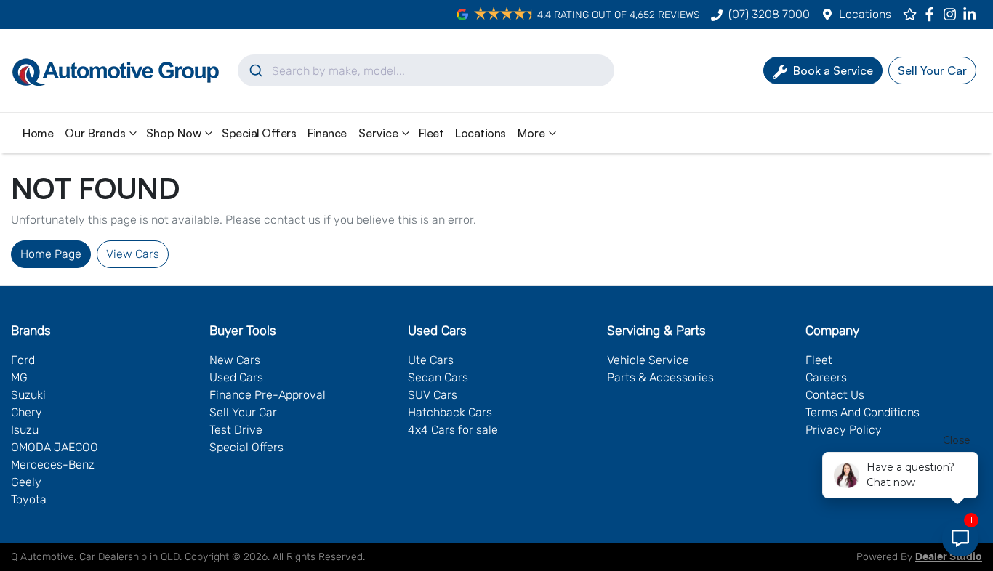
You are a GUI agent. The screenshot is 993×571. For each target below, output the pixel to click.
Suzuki (28, 395)
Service (378, 133)
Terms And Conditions (862, 412)
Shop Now (173, 133)
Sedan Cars (438, 377)
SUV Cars (432, 395)
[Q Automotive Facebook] (932, 14)
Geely (26, 482)
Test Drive (235, 430)
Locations (865, 14)
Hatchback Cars (450, 412)
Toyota (29, 499)
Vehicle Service (648, 360)
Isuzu (25, 430)
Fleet (431, 133)
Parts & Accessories (660, 377)
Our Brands (95, 133)
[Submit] (255, 70)
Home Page (50, 254)
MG (19, 377)
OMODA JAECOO (54, 447)
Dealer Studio (948, 557)
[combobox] (426, 70)
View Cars (132, 254)
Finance (327, 133)
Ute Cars (431, 360)
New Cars (234, 360)
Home (38, 133)
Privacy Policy (843, 430)
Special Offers (259, 133)
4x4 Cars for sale (453, 430)
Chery (26, 412)
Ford (23, 360)
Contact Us (834, 395)
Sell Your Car (243, 412)
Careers (826, 377)
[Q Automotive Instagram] (952, 14)
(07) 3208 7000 (769, 14)
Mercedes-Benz (53, 464)
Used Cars (236, 377)
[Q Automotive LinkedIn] (972, 14)
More (531, 133)
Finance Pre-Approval (267, 395)
